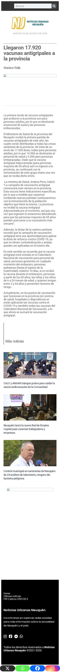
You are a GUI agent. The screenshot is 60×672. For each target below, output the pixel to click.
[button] (6, 6)
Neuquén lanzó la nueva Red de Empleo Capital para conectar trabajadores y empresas (26, 429)
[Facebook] (37, 668)
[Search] (54, 6)
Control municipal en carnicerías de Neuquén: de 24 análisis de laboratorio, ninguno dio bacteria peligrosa (30, 474)
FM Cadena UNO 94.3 (16, 599)
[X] (7, 668)
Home (7, 593)
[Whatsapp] (22, 668)
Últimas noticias (12, 596)
